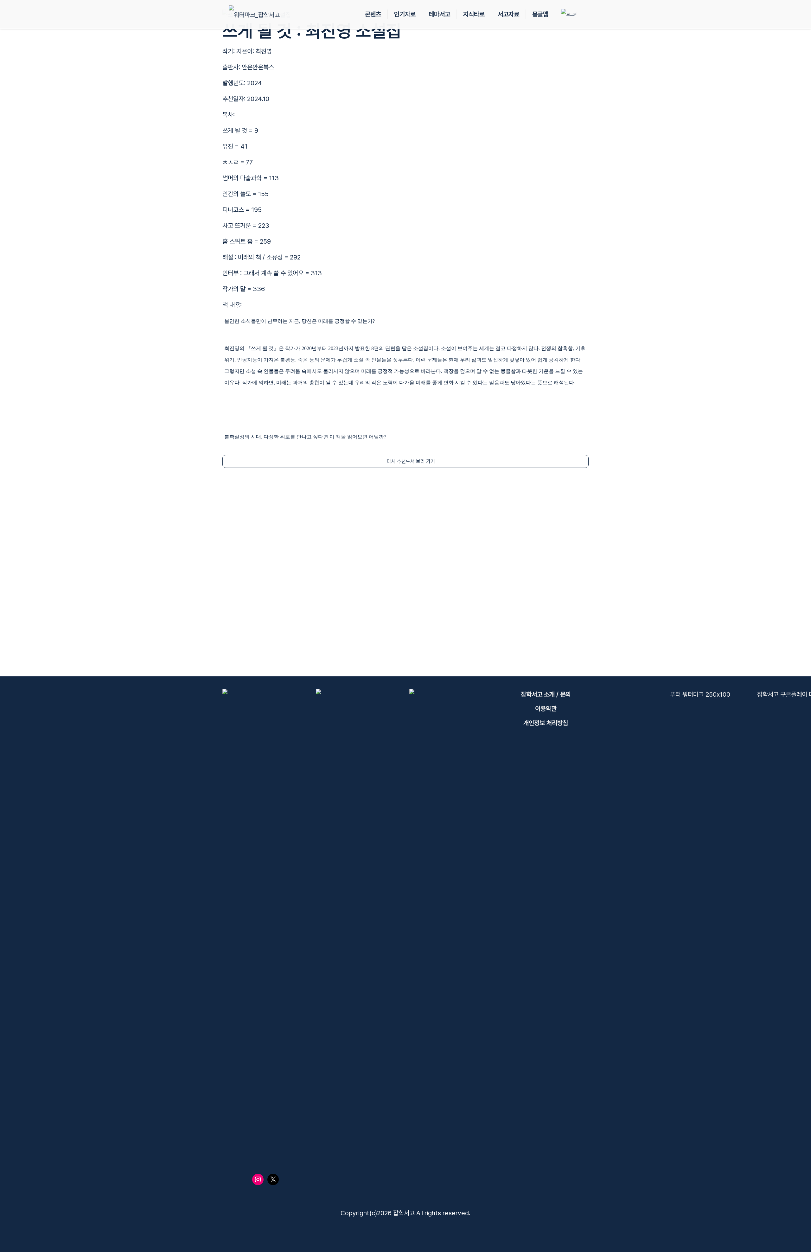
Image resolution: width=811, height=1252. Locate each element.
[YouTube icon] (405, 1228)
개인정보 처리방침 (545, 723)
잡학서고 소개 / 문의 (546, 694)
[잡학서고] (254, 14)
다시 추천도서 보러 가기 (411, 461)
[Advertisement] (405, 572)
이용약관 (546, 708)
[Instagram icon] (412, 1228)
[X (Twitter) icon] (399, 1228)
